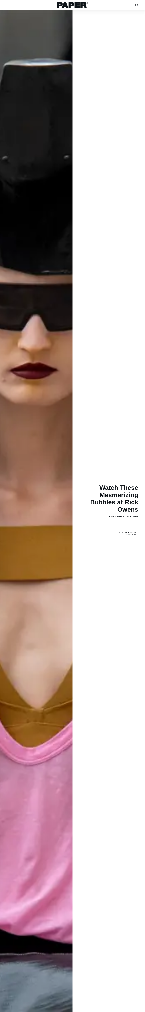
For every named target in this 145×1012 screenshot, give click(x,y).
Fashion (120, 517)
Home (111, 517)
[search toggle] (136, 5)
